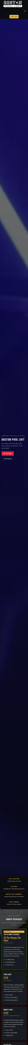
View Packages (8, 459)
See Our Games (8, 453)
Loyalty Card (14, 16)
